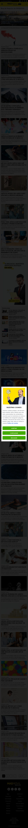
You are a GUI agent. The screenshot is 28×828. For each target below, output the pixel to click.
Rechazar (14, 438)
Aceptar (14, 428)
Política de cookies (12, 423)
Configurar (14, 433)
